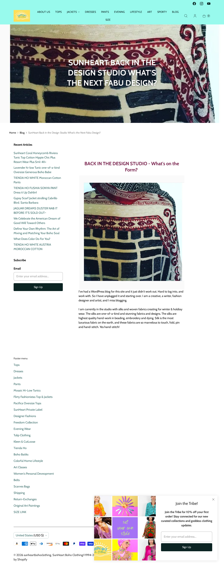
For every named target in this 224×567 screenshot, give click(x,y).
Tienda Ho (20, 448)
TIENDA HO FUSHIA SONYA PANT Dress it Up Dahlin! (36, 190)
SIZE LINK (20, 512)
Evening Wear (22, 429)
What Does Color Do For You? (32, 239)
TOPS (58, 11)
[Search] (185, 16)
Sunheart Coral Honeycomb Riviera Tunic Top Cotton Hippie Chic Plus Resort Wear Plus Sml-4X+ (36, 157)
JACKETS (72, 11)
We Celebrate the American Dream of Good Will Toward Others (37, 221)
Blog (22, 132)
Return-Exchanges (25, 499)
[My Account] (195, 16)
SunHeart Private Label (28, 409)
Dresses (18, 371)
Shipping (19, 493)
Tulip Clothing (22, 435)
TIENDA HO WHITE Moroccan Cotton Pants (37, 180)
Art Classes (20, 467)
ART (149, 11)
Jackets (18, 377)
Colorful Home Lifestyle (28, 461)
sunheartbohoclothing (37, 555)
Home (12, 132)
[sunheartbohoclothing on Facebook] (194, 3)
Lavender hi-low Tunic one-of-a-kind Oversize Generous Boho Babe (37, 170)
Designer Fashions (25, 416)
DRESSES (90, 11)
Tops (17, 365)
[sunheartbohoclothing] (22, 16)
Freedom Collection (26, 422)
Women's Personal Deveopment (34, 473)
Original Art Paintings (27, 505)
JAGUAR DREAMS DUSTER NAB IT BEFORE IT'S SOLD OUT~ (36, 211)
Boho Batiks (21, 454)
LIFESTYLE (136, 11)
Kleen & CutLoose (24, 441)
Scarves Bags (22, 486)
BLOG (175, 11)
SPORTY (162, 11)
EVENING (119, 11)
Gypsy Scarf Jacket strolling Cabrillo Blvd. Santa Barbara (35, 200)
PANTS (105, 11)
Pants (17, 384)
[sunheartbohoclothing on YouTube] (208, 3)
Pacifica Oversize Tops (27, 403)
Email (17, 268)
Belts (17, 480)
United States (30, 535)
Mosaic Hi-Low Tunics (27, 390)
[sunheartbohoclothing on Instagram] (201, 3)
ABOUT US (43, 11)
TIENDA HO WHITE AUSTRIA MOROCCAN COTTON (32, 247)
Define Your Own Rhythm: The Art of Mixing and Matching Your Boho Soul (36, 231)
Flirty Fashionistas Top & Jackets (33, 397)
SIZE (108, 19)
